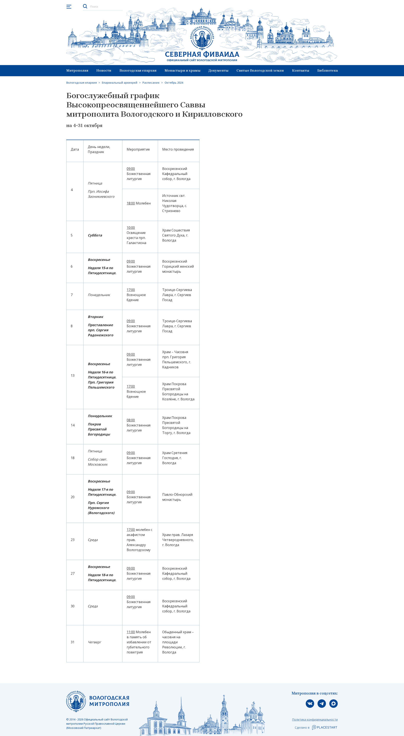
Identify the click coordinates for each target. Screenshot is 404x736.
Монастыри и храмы (183, 70)
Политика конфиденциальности (315, 719)
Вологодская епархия (138, 70)
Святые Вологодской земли (260, 70)
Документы (219, 70)
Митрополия (77, 70)
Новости (103, 70)
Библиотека (327, 70)
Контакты (300, 70)
